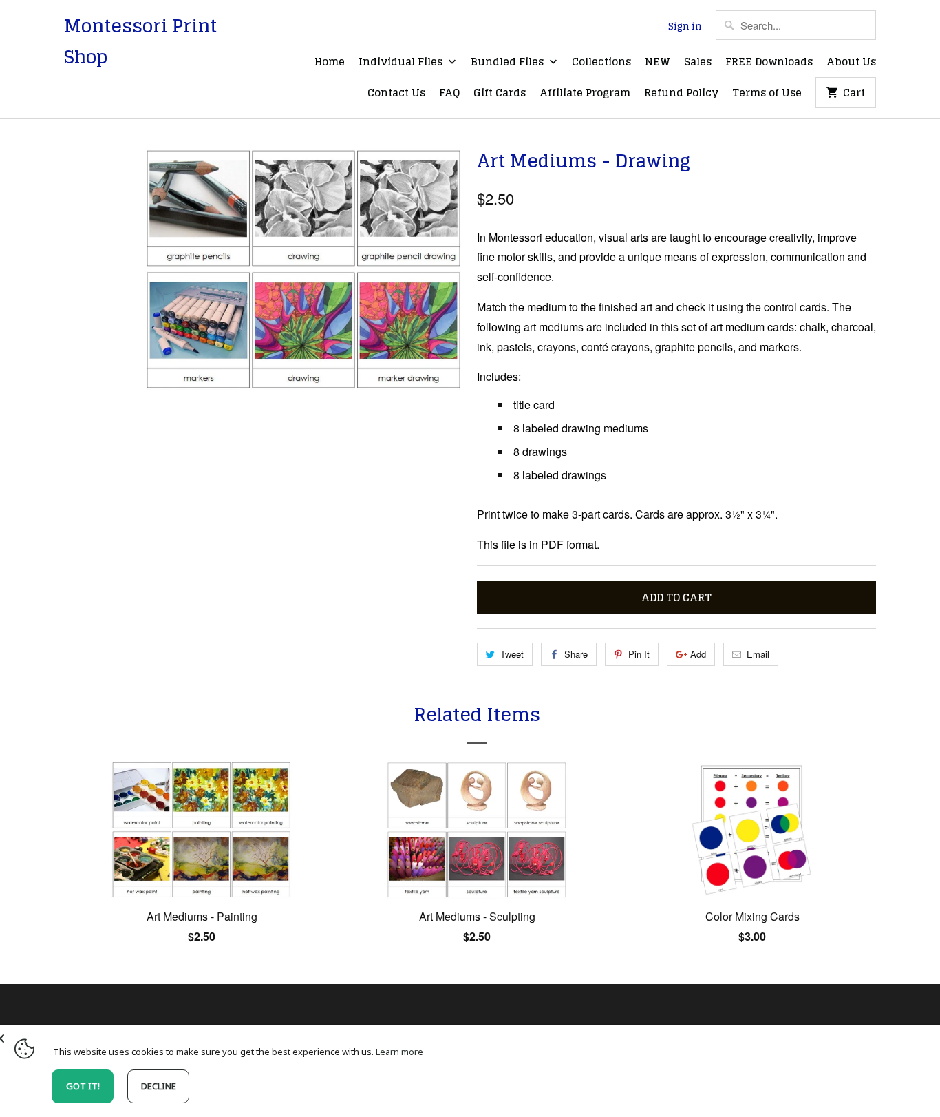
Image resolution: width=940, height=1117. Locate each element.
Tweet (512, 653)
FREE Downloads (769, 62)
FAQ (449, 93)
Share (576, 653)
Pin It (639, 653)
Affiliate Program (585, 93)
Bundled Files (508, 62)
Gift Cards (499, 93)
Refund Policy (681, 93)
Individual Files (402, 62)
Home (329, 62)
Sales (698, 62)
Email (758, 653)
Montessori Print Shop (140, 41)
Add (698, 653)
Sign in (685, 26)
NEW (657, 62)
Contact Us (396, 93)
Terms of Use (767, 93)
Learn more (399, 1051)
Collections (601, 62)
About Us (851, 62)
